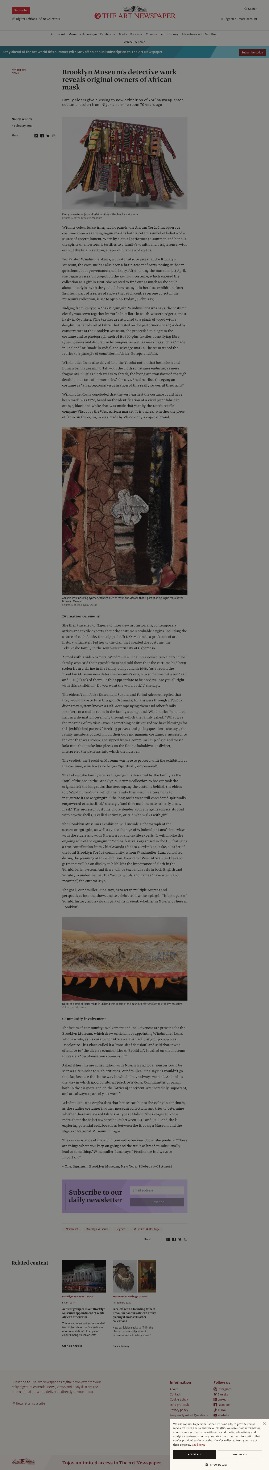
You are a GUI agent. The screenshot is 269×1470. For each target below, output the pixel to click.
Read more (198, 1445)
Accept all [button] (194, 1454)
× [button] (264, 1423)
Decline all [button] (240, 1454)
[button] (217, 1464)
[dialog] (219, 1444)
